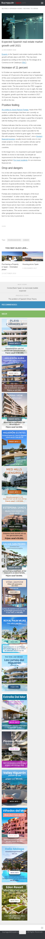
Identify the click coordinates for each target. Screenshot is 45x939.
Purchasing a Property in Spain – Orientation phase (10, 266)
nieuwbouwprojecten (14, 240)
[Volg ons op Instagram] (26, 937)
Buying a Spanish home (12, 8)
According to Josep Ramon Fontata (15, 110)
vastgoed (26, 240)
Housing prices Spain (30, 264)
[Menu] (42, 3)
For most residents (20, 160)
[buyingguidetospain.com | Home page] (18, 3)
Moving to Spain (30, 8)
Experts (5, 54)
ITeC (24, 63)
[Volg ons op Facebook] (22, 937)
